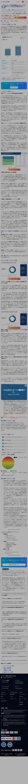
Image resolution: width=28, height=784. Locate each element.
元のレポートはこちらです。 (14, 394)
